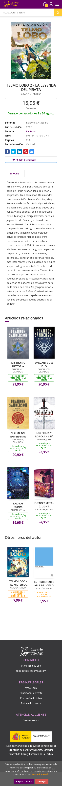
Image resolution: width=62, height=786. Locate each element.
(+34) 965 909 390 (31, 665)
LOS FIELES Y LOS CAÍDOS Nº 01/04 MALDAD (44, 434)
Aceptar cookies (24, 781)
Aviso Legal (31, 687)
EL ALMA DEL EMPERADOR (18, 434)
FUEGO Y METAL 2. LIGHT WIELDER (44, 504)
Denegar (42, 781)
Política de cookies (31, 703)
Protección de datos (31, 698)
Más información (40, 774)
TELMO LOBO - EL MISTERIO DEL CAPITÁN (18, 582)
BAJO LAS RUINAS (18, 505)
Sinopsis (14, 173)
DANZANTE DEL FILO (44, 364)
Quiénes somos (31, 720)
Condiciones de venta (31, 692)
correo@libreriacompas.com (31, 670)
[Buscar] (58, 12)
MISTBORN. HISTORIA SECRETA (18, 364)
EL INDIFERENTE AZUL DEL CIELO (44, 583)
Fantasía (31, 131)
